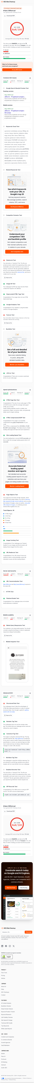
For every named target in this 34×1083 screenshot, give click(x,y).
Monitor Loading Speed (17, 486)
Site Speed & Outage (6, 1020)
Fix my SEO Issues (17, 69)
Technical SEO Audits (6, 1023)
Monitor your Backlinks (17, 364)
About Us (3, 986)
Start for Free (11, 887)
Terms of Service (27, 1078)
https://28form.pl (9, 10)
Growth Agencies (5, 1042)
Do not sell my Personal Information (13, 1078)
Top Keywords (5, 1025)
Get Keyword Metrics (17, 207)
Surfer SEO (4, 1067)
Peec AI (3, 1056)
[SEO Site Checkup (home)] (8, 2)
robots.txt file (20, 272)
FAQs (2, 989)
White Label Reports (6, 1028)
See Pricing (23, 887)
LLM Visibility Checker (7, 1017)
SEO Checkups (5, 992)
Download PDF (11, 15)
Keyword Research (6, 1014)
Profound (3, 1059)
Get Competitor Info (17, 251)
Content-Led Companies (7, 1037)
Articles (3, 978)
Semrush (3, 1065)
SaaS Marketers (5, 1045)
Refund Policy (12, 1079)
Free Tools (4, 972)
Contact (3, 995)
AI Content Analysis (6, 1003)
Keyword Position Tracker (8, 1011)
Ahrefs (3, 1053)
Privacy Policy (4, 1079)
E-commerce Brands (6, 1039)
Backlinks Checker (6, 1006)
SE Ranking (4, 1062)
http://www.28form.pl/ (19, 584)
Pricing (3, 975)
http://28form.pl (7, 584)
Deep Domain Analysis (7, 1008)
